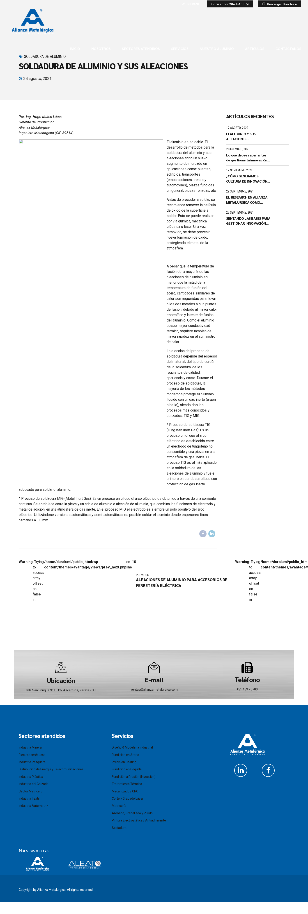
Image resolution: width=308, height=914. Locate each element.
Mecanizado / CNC (125, 791)
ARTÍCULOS (254, 48)
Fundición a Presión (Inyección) (134, 776)
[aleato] (84, 863)
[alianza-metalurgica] (37, 864)
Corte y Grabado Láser (127, 798)
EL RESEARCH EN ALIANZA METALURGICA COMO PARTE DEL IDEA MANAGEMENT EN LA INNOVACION (247, 200)
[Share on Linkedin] (212, 533)
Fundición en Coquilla (127, 769)
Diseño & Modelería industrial (132, 747)
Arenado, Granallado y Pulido (132, 813)
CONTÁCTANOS (288, 48)
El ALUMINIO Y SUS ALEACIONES (240, 136)
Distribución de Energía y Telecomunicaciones (51, 769)
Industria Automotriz (33, 806)
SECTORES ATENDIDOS (141, 48)
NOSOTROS (101, 48)
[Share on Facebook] (203, 533)
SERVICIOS (179, 48)
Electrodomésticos (32, 755)
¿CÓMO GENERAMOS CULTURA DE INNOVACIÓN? (247, 178)
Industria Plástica (31, 776)
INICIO (75, 48)
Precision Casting (124, 762)
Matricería (119, 806)
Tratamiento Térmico (127, 784)
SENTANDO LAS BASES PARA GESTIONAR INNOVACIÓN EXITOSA (248, 221)
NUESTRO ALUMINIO (217, 48)
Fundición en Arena (125, 755)
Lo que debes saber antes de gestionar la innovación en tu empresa (246, 158)
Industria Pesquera (32, 762)
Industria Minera (30, 747)
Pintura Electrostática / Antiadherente (139, 820)
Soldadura (119, 828)
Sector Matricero (31, 791)
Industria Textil (29, 798)
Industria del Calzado (33, 784)
